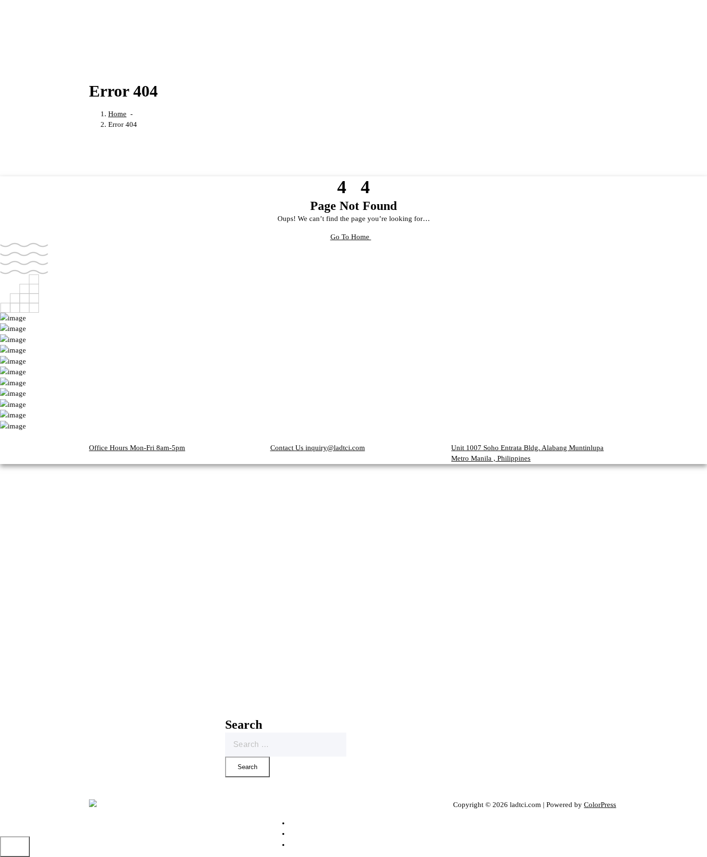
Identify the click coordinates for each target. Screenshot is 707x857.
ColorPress (600, 804)
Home (117, 114)
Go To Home (350, 237)
